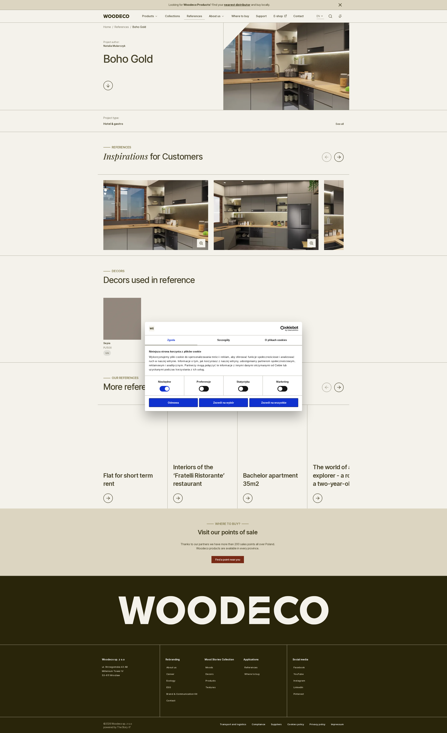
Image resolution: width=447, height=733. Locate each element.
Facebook (299, 667)
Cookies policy (295, 724)
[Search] (330, 16)
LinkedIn (298, 687)
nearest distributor (237, 4)
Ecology (170, 680)
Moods (209, 667)
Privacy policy (317, 724)
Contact (298, 16)
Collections (172, 16)
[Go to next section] (108, 85)
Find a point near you (227, 559)
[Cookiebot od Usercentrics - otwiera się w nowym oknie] (283, 328)
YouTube (299, 674)
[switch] (204, 389)
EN (318, 16)
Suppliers (276, 724)
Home (107, 27)
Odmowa (173, 402)
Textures (211, 687)
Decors (210, 674)
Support (261, 16)
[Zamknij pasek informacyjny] (340, 4)
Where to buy (240, 16)
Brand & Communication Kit (181, 694)
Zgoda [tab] (171, 339)
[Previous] (326, 157)
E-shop (278, 16)
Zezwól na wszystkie (273, 402)
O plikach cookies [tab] (276, 339)
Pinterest (299, 694)
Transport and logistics (233, 724)
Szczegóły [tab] (223, 339)
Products (148, 16)
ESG (168, 687)
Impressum (337, 724)
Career (170, 674)
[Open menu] (340, 16)
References (194, 16)
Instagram (299, 680)
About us (214, 16)
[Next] (339, 157)
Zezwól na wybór (223, 402)
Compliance (258, 724)
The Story (122, 727)
